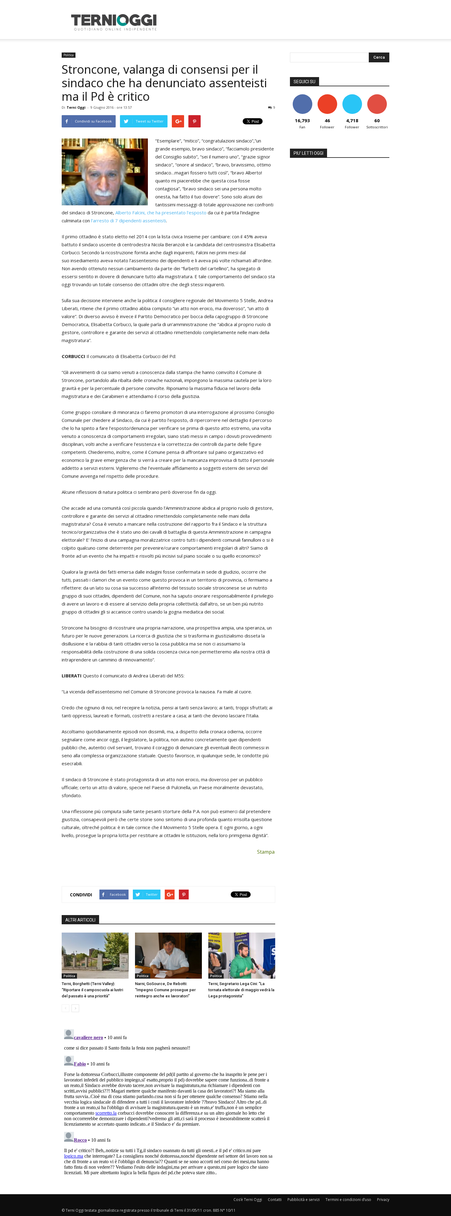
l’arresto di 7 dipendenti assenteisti (128, 220)
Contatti (275, 1199)
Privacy (383, 1199)
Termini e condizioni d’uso (348, 1199)
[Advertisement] (277, 22)
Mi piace (302, 96)
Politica (69, 55)
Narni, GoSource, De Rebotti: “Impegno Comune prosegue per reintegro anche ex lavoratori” (165, 989)
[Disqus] (168, 1103)
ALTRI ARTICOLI (80, 920)
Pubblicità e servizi (303, 1199)
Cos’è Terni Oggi (247, 1199)
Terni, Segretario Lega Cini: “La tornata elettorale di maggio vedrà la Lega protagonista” (241, 989)
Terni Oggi (76, 107)
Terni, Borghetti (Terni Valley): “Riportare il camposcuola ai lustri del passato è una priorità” (92, 989)
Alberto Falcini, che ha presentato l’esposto (160, 212)
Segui (327, 96)
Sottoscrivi (377, 96)
